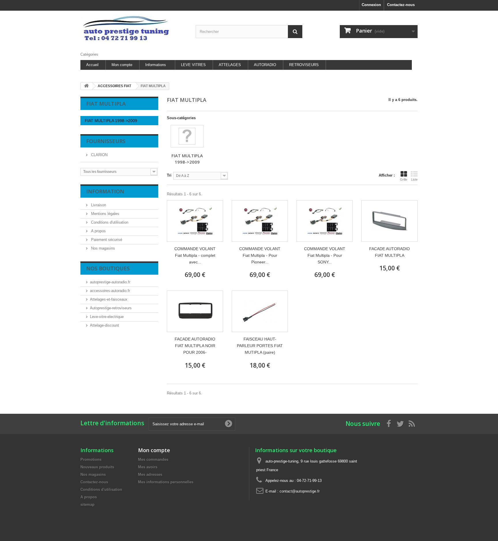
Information (105, 191)
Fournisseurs (105, 141)
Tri (169, 175)
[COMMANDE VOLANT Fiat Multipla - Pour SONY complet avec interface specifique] (324, 221)
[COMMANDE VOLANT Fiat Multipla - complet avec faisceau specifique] (195, 221)
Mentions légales (104, 213)
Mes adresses (150, 474)
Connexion (371, 5)
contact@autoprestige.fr (300, 491)
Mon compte (122, 65)
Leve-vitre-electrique (107, 317)
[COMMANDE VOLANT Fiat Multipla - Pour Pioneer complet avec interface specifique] (260, 221)
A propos (98, 231)
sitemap (87, 504)
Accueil (92, 65)
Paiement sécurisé (106, 239)
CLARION (98, 155)
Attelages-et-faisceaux (108, 299)
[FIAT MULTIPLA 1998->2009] (187, 136)
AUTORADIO (265, 65)
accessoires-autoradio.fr (110, 291)
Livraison (98, 205)
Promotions (90, 459)
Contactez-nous (401, 5)
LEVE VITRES (193, 65)
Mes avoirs (147, 467)
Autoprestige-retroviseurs (111, 308)
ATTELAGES (230, 65)
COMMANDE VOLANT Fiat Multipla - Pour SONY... (324, 255)
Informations (155, 65)
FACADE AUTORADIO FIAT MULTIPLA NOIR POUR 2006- (195, 346)
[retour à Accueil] (86, 86)
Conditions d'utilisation (109, 222)
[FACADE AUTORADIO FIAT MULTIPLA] (389, 221)
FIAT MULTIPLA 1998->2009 (111, 120)
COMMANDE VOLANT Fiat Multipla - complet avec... (195, 255)
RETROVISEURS (304, 65)
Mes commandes (153, 459)
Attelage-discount (104, 325)
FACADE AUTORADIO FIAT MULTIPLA (389, 252)
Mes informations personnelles (165, 482)
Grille (403, 179)
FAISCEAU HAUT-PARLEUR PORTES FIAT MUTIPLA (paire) (260, 346)
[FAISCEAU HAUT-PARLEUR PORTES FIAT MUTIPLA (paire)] (260, 311)
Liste (414, 179)
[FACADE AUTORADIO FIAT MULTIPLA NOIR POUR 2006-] (195, 311)
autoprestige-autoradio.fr (110, 282)
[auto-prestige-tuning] (133, 30)
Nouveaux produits (97, 467)
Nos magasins (102, 248)
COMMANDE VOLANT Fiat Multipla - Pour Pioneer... (259, 255)
